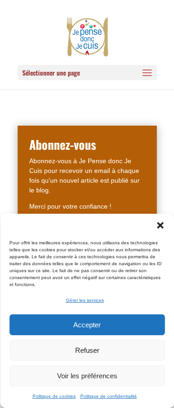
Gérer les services (85, 300)
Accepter (87, 325)
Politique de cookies (54, 396)
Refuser (87, 350)
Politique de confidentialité (108, 396)
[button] (160, 225)
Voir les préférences (87, 376)
